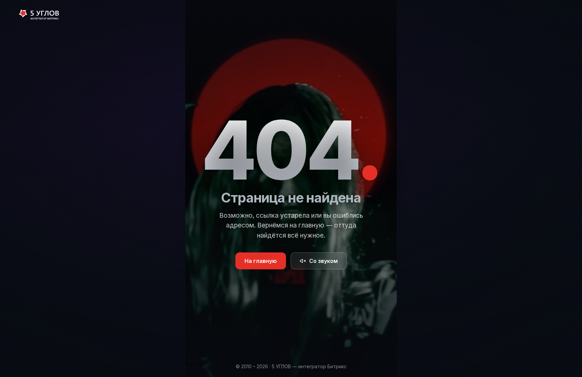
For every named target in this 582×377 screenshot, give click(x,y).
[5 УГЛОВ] (39, 15)
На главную (261, 261)
